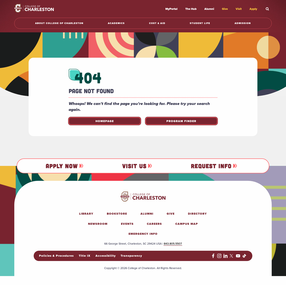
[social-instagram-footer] (219, 257)
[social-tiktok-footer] (244, 257)
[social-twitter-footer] (232, 257)
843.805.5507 (173, 243)
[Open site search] (267, 8)
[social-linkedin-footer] (225, 257)
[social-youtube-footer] (238, 257)
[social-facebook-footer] (213, 257)
